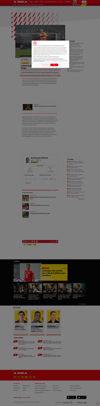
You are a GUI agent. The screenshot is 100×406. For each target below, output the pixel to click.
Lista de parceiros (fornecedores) (38, 61)
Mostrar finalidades (45, 64)
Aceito (54, 64)
